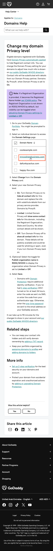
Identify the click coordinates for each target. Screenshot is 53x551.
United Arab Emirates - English (16, 499)
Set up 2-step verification (23, 366)
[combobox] (23, 30)
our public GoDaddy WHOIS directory (27, 72)
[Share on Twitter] (29, 429)
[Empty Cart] (48, 4)
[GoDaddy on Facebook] (4, 506)
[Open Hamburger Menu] (3, 4)
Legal (15, 515)
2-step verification (29, 288)
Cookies (37, 515)
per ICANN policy (29, 100)
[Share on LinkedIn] (23, 429)
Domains (18, 18)
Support (5, 452)
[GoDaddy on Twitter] (23, 506)
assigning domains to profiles (25, 349)
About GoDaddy (9, 445)
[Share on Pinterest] (36, 429)
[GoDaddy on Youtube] (30, 506)
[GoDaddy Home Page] (12, 488)
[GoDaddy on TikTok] (17, 506)
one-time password (34, 303)
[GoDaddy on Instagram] (10, 506)
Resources (6, 458)
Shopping (6, 479)
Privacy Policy (25, 515)
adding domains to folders (24, 352)
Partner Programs (10, 465)
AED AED (43, 499)
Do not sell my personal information (26, 520)
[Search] (46, 30)
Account (6, 472)
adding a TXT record (34, 341)
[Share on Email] (10, 429)
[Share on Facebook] (16, 429)
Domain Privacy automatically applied (29, 60)
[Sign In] (43, 4)
